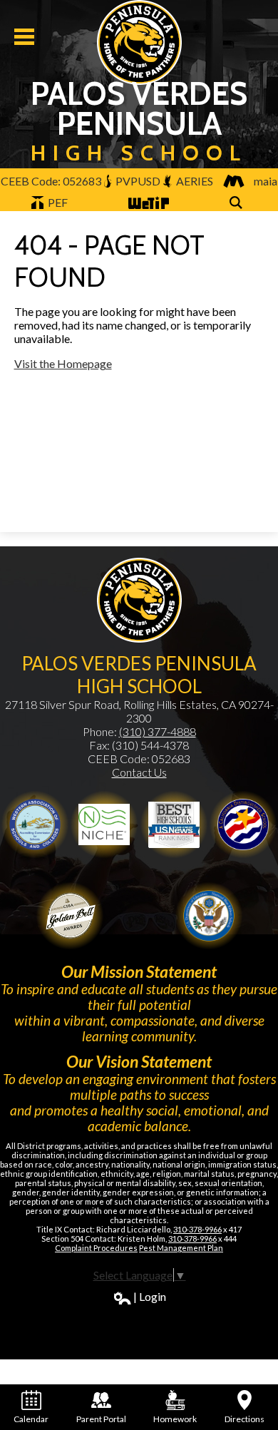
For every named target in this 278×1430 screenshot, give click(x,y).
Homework (175, 1419)
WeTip (143, 210)
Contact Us (139, 772)
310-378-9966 (197, 1229)
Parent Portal (101, 1419)
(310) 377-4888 (157, 731)
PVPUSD (136, 181)
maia (265, 181)
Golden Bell (243, 824)
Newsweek (174, 824)
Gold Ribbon (70, 916)
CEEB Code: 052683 (51, 181)
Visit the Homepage (63, 363)
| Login (149, 1296)
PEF (57, 202)
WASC (35, 824)
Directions (244, 1419)
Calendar (31, 1419)
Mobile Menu (24, 37)
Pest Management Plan (181, 1247)
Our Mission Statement (139, 971)
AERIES (193, 181)
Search (238, 210)
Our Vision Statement (139, 1061)
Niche (104, 824)
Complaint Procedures (96, 1247)
